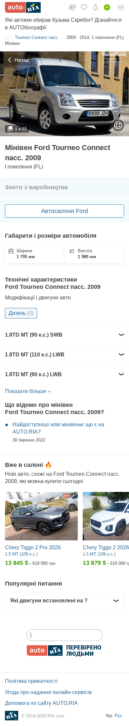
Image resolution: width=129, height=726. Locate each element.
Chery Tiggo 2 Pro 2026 (33, 547)
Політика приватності (31, 681)
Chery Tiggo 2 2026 (106, 547)
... (7, 37)
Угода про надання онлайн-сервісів (48, 692)
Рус (118, 715)
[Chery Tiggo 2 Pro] (41, 516)
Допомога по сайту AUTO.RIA (41, 703)
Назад (22, 60)
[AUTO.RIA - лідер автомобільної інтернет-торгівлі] (23, 7)
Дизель (21, 313)
